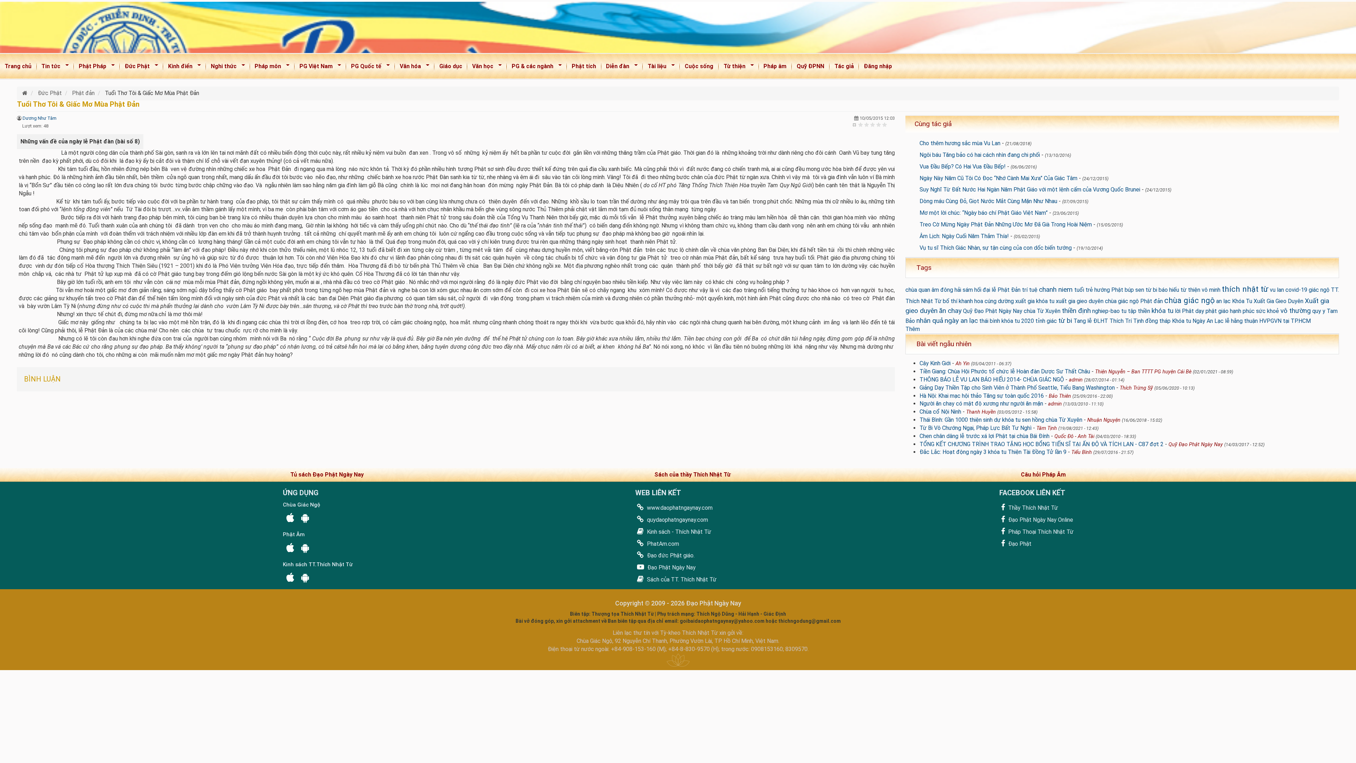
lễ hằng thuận (1241, 321)
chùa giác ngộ (1189, 300)
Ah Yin (963, 364)
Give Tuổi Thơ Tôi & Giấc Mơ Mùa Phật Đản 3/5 (873, 124)
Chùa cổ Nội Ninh (940, 411)
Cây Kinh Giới (935, 363)
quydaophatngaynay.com (677, 519)
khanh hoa (971, 301)
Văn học (480, 67)
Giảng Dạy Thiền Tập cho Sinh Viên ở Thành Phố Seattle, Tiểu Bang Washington (1017, 387)
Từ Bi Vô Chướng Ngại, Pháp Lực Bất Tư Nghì (975, 428)
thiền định (1076, 311)
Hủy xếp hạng (855, 124)
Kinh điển (177, 67)
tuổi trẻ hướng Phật (1098, 289)
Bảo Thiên (1060, 396)
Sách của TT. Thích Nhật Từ (681, 579)
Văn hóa (408, 67)
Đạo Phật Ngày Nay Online (1040, 519)
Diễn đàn (616, 67)
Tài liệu (654, 67)
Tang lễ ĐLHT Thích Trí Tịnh (1109, 321)
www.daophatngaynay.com (679, 507)
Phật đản (1151, 301)
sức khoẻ (1267, 311)
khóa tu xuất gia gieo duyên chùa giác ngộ (1087, 301)
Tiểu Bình (1081, 452)
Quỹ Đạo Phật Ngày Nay (992, 311)
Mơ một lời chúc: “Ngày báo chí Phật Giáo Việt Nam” (984, 212)
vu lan (1277, 289)
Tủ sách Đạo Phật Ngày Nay (327, 474)
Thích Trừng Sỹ (1136, 388)
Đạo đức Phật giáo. (670, 555)
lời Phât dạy (1189, 311)
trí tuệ (1029, 289)
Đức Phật (135, 67)
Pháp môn (265, 67)
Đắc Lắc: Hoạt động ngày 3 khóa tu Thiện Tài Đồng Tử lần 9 (993, 452)
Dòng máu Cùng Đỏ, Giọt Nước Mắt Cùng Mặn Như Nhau (988, 201)
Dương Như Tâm (39, 118)
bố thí (950, 301)
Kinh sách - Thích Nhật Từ (678, 531)
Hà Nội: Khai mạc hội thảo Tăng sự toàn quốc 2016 (982, 395)
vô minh (1211, 289)
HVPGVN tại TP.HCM (1285, 321)
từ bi (1065, 321)
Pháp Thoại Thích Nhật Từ (1040, 531)
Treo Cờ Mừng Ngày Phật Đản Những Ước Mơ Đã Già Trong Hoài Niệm (1006, 224)
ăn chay (950, 311)
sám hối (972, 289)
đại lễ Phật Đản (1002, 289)
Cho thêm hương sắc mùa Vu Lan (960, 143)
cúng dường (999, 301)
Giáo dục (450, 66)
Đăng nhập (878, 66)
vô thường (1295, 311)
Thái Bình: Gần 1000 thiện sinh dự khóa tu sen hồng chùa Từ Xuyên (1001, 419)
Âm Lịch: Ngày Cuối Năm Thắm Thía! (964, 236)
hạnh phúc (1242, 311)
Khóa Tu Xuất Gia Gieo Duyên (1267, 301)
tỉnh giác (1046, 321)
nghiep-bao (1106, 311)
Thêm (912, 329)
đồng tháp (1158, 321)
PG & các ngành (530, 67)
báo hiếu (1169, 289)
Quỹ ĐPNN (810, 66)
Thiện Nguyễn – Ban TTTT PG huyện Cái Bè (1143, 372)
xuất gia (1025, 301)
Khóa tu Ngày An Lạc (1198, 321)
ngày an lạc (961, 321)
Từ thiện (732, 67)
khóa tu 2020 (1017, 321)
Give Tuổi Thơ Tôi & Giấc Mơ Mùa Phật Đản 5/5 (885, 124)
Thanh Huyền (981, 412)
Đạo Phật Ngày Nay (671, 567)
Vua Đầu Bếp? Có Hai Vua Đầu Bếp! (963, 166)
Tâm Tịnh (1046, 428)
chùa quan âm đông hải (933, 289)
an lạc (1223, 301)
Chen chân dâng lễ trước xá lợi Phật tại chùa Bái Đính (984, 436)
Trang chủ (18, 66)
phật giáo (1217, 311)
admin (1076, 380)
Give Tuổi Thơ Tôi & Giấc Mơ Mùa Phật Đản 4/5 (879, 124)
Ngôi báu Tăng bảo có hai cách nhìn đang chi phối (980, 155)
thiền (1144, 311)
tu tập (1128, 311)
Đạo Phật (1019, 543)
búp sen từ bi (1141, 289)
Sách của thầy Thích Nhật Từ (692, 474)
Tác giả (844, 66)
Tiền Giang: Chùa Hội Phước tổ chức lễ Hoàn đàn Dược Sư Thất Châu (1005, 371)
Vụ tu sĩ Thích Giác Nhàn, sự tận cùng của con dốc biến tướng (996, 247)
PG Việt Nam (314, 67)
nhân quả (929, 321)
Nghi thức (221, 67)
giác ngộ (1319, 289)
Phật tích (584, 66)
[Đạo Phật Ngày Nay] (25, 93)
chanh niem (1056, 289)
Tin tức (49, 67)
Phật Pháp (90, 67)
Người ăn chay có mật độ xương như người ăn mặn (981, 403)
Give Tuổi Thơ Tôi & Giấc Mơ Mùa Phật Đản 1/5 (861, 124)
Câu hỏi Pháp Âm (1043, 474)
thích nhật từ (1245, 289)
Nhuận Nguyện (1103, 420)
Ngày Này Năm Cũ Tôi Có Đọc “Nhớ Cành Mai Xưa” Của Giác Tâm (998, 178)
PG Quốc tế (363, 67)
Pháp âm (774, 66)
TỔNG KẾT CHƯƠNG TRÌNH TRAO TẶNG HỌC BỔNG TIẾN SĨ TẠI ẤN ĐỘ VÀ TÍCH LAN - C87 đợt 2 (1042, 444)
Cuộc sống (699, 66)
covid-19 (1296, 289)
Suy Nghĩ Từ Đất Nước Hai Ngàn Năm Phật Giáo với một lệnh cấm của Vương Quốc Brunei (1030, 189)
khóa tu (1162, 311)
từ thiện (1190, 289)
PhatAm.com (662, 543)
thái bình (989, 321)
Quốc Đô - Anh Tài (1074, 436)
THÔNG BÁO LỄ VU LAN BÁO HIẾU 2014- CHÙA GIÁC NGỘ (992, 379)
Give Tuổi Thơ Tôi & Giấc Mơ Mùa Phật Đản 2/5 (867, 124)
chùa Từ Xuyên (1042, 311)
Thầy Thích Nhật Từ (1032, 507)
